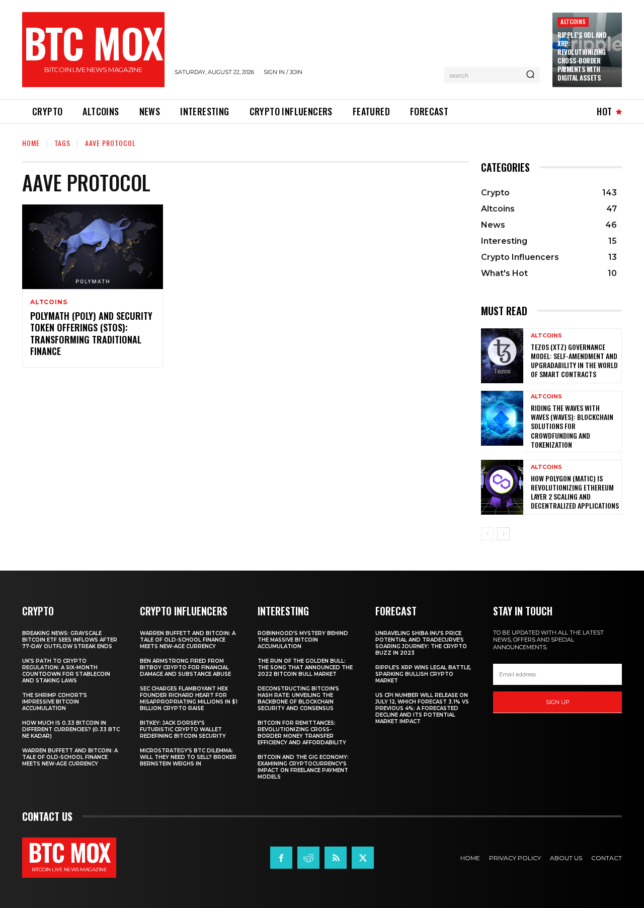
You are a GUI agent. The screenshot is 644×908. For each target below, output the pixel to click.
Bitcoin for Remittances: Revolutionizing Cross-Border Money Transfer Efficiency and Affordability (302, 733)
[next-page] (503, 533)
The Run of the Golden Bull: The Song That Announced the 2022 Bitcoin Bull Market (305, 667)
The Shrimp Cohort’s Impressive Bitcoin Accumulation (54, 702)
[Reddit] (308, 858)
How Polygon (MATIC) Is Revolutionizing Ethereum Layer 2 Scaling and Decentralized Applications (575, 492)
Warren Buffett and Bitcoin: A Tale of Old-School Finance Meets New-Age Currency (70, 757)
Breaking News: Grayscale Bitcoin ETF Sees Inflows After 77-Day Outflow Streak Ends (69, 640)
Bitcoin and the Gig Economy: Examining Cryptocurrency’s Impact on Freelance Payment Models (303, 767)
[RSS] (336, 858)
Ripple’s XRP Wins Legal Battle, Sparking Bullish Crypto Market (423, 674)
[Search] (530, 75)
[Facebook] (281, 858)
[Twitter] (363, 858)
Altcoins (573, 21)
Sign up (558, 702)
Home (31, 142)
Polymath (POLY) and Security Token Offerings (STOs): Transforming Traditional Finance (91, 333)
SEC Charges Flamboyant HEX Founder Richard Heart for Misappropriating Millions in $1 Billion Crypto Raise (188, 698)
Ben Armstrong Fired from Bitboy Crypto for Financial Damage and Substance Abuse (185, 667)
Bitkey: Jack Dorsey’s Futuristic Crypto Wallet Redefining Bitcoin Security (183, 729)
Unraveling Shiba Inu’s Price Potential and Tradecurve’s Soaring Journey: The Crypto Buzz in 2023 (421, 643)
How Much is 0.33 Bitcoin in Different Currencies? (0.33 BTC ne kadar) (71, 729)
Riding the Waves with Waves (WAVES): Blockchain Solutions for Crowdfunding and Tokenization (572, 426)
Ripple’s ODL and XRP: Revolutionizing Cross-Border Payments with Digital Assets (581, 56)
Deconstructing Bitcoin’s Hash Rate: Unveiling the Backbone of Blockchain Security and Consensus (298, 698)
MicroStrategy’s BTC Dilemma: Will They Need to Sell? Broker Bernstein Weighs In (188, 757)
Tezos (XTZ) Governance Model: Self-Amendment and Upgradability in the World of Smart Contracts (574, 360)
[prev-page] (487, 533)
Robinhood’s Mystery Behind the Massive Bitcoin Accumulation (303, 640)
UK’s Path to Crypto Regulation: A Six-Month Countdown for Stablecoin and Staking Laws (66, 671)
